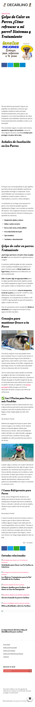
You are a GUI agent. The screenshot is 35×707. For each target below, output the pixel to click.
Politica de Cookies (9, 650)
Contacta (6, 657)
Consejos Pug (5, 13)
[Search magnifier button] (30, 670)
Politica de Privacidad (10, 647)
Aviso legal (6, 644)
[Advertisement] (17, 86)
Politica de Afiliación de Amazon (13, 653)
